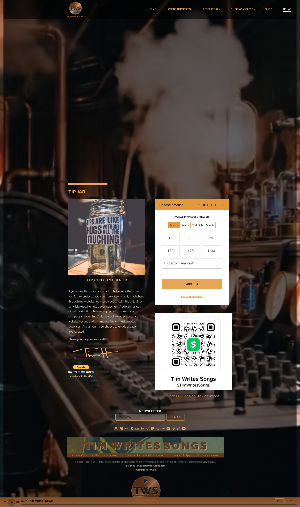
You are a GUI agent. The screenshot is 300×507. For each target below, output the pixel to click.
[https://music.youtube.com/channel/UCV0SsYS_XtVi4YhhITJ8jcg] (142, 429)
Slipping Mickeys (242, 9)
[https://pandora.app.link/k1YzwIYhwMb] (152, 429)
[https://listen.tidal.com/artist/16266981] (173, 429)
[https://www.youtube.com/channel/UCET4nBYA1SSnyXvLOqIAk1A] (184, 429)
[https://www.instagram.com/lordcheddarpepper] (147, 429)
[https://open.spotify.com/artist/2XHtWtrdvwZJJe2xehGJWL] (168, 429)
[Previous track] (5, 501)
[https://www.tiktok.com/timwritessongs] (178, 429)
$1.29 (279, 501)
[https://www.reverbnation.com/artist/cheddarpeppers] (158, 429)
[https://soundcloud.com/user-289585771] (163, 429)
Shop (268, 9)
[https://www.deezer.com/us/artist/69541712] (137, 429)
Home (152, 9)
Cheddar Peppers (179, 9)
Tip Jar (287, 9)
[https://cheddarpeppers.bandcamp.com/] (126, 429)
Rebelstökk (211, 9)
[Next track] (17, 501)
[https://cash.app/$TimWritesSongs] (132, 429)
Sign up (175, 417)
